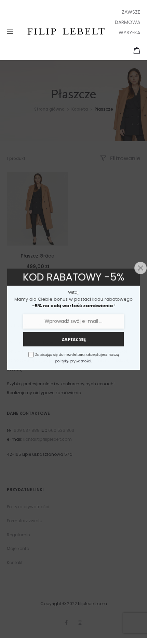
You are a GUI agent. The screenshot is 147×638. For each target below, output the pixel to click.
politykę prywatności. (73, 361)
